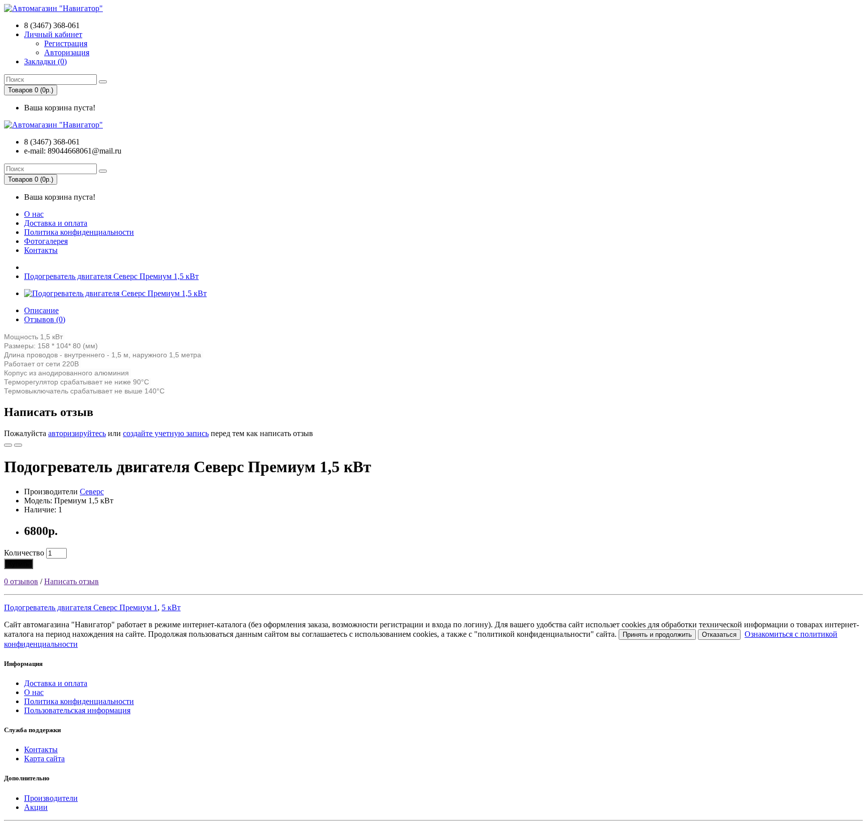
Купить (18, 564)
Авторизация (66, 52)
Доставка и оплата (55, 223)
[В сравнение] (18, 445)
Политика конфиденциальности (79, 232)
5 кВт (171, 607)
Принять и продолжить (657, 634)
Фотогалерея (46, 241)
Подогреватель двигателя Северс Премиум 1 (81, 607)
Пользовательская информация (77, 710)
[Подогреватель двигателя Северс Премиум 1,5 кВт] (115, 293)
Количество (24, 552)
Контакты (41, 250)
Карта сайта (44, 758)
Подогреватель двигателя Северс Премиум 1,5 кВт (111, 276)
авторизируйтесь (77, 433)
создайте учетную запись (166, 433)
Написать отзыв (71, 581)
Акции (36, 807)
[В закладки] (8, 445)
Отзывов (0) (44, 319)
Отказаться (719, 634)
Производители (51, 798)
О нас (34, 214)
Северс (92, 491)
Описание (41, 310)
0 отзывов (21, 581)
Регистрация (65, 43)
